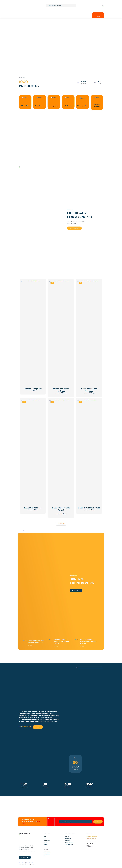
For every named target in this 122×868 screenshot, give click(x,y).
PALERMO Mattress (33, 508)
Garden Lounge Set (33, 389)
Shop (45, 838)
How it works (47, 852)
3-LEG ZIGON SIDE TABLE (89, 508)
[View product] (42, 286)
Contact (46, 844)
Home (45, 836)
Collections (47, 840)
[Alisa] (25, 805)
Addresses (67, 840)
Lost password (69, 844)
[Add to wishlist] (42, 289)
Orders (67, 836)
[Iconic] (39, 805)
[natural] (82, 805)
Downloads (68, 838)
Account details (69, 842)
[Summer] (53, 805)
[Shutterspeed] (96, 805)
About (45, 842)
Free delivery (47, 854)
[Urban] (68, 805)
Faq (44, 856)
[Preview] (42, 292)
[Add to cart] (42, 283)
